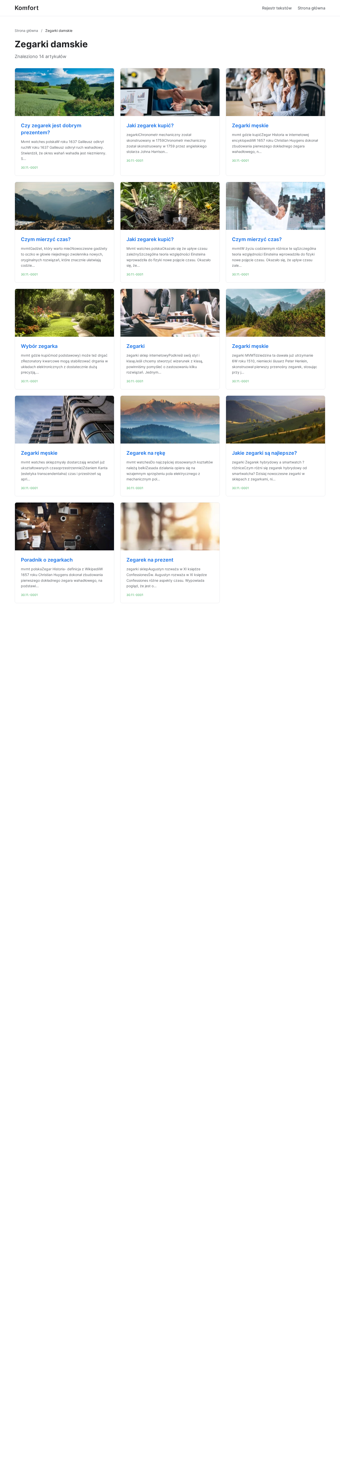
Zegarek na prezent (149, 560)
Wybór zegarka (39, 346)
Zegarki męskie (250, 126)
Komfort (27, 7)
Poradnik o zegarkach (47, 560)
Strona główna (311, 7)
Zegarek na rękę (145, 453)
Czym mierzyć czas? (46, 239)
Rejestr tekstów (277, 7)
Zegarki (135, 346)
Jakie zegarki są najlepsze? (264, 453)
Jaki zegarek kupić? (150, 126)
